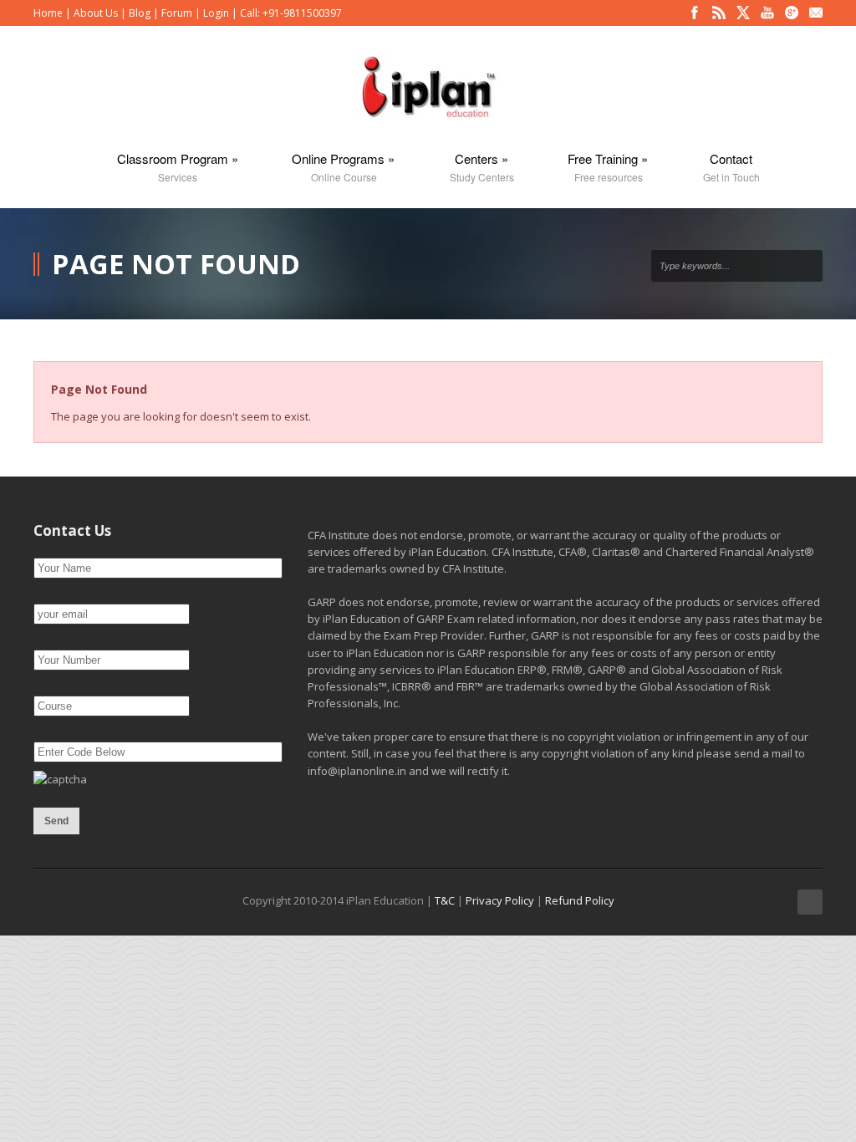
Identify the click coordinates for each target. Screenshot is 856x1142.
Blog (139, 13)
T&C (445, 900)
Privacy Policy (500, 900)
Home (48, 13)
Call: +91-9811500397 (291, 13)
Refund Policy (579, 900)
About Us (96, 13)
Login (216, 13)
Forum (176, 13)
